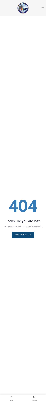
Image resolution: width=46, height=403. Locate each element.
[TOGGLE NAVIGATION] (37, 8)
